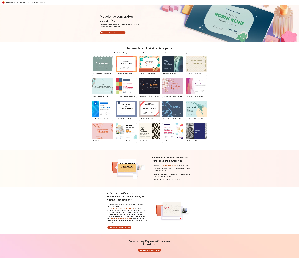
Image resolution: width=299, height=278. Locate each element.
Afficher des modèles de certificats (119, 228)
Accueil (101, 13)
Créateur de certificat (111, 13)
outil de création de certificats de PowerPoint (121, 208)
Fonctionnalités (21, 2)
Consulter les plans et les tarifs (36, 2)
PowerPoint (9, 2)
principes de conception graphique (120, 218)
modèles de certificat (169, 165)
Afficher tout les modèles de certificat (112, 33)
